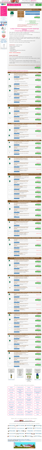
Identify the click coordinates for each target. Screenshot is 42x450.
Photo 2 (21, 13)
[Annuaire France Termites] (37, 437)
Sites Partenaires (22, 440)
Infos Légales (26, 439)
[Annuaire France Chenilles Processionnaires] (37, 426)
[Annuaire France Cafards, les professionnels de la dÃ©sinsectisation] (11, 426)
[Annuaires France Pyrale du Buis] (20, 437)
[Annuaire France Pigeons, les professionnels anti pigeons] (20, 434)
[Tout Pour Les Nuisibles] (24, 420)
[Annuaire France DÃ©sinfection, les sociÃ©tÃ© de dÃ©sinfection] (20, 429)
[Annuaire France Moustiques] (37, 431)
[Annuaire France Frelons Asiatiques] (37, 429)
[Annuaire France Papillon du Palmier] (11, 434)
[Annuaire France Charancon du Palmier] (29, 426)
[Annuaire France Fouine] (29, 429)
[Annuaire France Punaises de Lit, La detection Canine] (11, 437)
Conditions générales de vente (18, 439)
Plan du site (10, 439)
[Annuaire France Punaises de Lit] (37, 434)
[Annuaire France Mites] (29, 431)
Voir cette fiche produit (16, 88)
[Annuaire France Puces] (29, 434)
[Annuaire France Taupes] (29, 437)
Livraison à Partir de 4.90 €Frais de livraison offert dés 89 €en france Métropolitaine (4, 19)
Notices (21, 16)
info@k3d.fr (29, 440)
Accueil (8, 6)
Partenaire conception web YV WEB (14, 441)
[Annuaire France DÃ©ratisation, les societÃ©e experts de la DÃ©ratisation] (11, 429)
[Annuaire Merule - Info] (20, 431)
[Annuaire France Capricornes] (20, 426)
